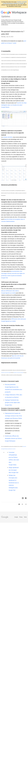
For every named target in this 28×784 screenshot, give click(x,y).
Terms (25, 517)
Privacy (21, 517)
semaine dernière (7, 137)
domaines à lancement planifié (18, 372)
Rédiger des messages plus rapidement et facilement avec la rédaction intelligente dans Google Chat (14, 483)
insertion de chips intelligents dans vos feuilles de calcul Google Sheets (14, 105)
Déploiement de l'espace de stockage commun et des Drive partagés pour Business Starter (13, 416)
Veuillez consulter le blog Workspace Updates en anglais (15, 2)
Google (16, 517)
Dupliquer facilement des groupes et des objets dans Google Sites (12, 402)
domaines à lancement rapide (5, 372)
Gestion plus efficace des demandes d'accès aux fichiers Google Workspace (13, 438)
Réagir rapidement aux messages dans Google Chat (14, 470)
